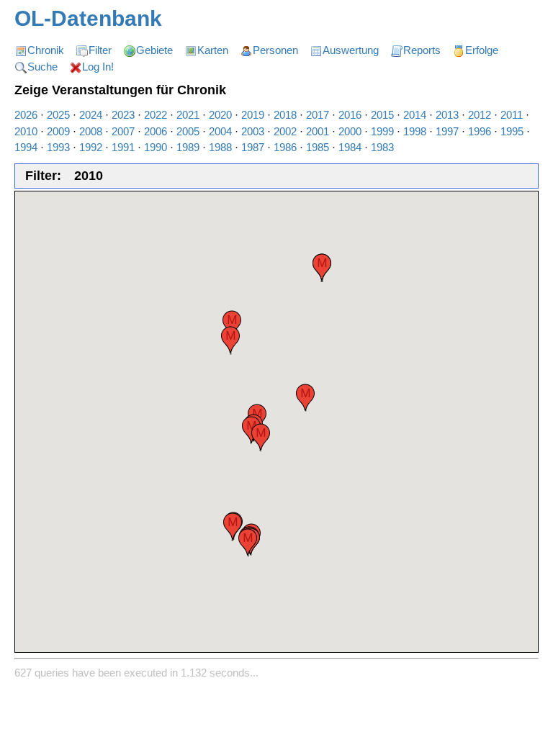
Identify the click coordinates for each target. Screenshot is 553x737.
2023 (123, 115)
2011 (511, 115)
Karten (212, 50)
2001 (317, 131)
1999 (382, 131)
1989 (187, 147)
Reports (422, 50)
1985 (317, 147)
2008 (90, 131)
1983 (382, 147)
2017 (317, 115)
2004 (220, 131)
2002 (285, 131)
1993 (58, 147)
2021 (187, 115)
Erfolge (481, 50)
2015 (382, 115)
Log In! (98, 66)
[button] (232, 526)
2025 (58, 115)
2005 (187, 131)
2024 (90, 115)
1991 (123, 147)
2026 (25, 115)
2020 (220, 115)
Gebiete (154, 50)
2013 (447, 115)
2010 (25, 131)
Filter (100, 50)
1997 (447, 131)
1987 (252, 147)
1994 (25, 147)
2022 (155, 115)
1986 (285, 147)
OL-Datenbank (88, 18)
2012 (479, 115)
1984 (349, 147)
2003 (252, 131)
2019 (252, 115)
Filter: (43, 175)
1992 (90, 147)
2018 (285, 115)
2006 (155, 131)
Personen (275, 50)
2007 (123, 131)
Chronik (45, 50)
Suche (42, 66)
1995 (511, 131)
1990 (155, 147)
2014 (414, 115)
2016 (349, 115)
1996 (479, 131)
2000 (349, 131)
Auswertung (351, 50)
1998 (414, 131)
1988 (220, 147)
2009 (58, 131)
